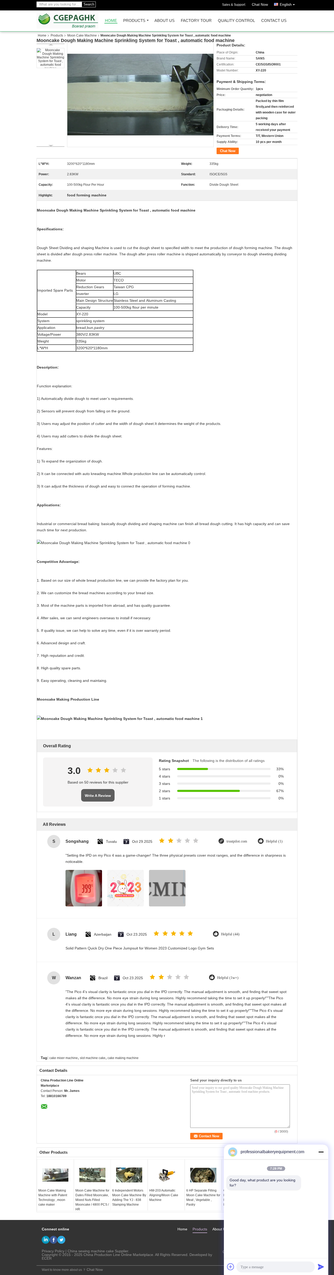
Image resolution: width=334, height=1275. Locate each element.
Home (111, 21)
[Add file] (230, 1266)
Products (134, 21)
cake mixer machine (63, 1058)
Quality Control (236, 21)
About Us (164, 21)
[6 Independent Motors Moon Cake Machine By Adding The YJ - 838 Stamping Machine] (129, 1175)
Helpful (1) (274, 841)
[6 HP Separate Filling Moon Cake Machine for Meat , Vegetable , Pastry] (203, 1175)
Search (89, 4)
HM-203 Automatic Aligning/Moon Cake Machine (163, 1195)
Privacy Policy (53, 1251)
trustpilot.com (236, 841)
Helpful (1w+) (227, 978)
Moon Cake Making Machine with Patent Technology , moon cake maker (52, 1197)
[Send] (321, 1266)
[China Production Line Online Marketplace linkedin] (46, 1240)
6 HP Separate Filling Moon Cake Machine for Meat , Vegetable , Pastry (203, 1197)
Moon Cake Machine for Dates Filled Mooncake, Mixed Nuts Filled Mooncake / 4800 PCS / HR (92, 1200)
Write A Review (98, 795)
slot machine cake (92, 1058)
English (286, 4)
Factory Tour (196, 21)
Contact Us (274, 21)
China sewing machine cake (91, 1251)
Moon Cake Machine (82, 35)
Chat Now (260, 4)
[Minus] (321, 1152)
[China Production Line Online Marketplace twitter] (61, 1240)
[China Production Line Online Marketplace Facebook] (53, 1240)
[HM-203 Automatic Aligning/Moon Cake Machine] (166, 1175)
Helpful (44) (230, 934)
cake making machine (123, 1058)
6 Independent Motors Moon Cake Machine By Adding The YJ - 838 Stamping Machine (129, 1197)
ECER (47, 1258)
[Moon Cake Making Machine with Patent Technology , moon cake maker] (55, 1175)
